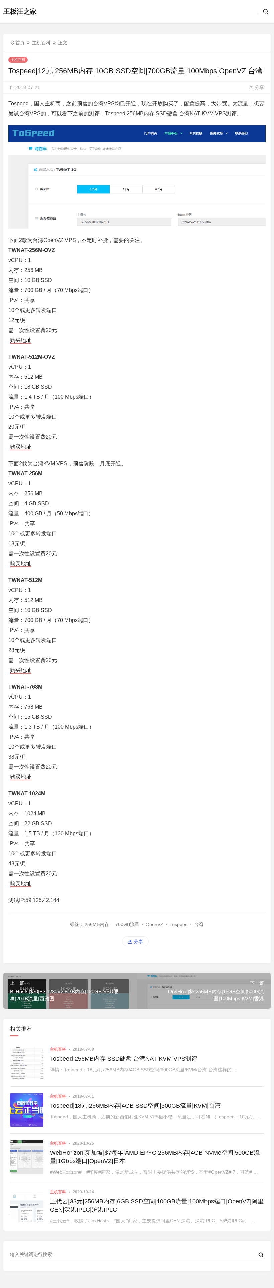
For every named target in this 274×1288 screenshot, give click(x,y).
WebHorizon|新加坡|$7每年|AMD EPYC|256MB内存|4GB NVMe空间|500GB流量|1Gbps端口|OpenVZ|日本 (155, 1156)
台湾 (198, 924)
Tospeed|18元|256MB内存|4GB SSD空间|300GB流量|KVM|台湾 (135, 1105)
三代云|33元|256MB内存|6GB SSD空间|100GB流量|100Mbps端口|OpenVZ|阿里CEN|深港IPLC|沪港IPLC (157, 1205)
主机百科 (41, 42)
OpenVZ (154, 924)
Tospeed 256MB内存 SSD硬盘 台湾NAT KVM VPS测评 (123, 1058)
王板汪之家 (20, 11)
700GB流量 (127, 924)
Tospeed (179, 924)
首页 (20, 42)
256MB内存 (97, 924)
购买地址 (20, 340)
